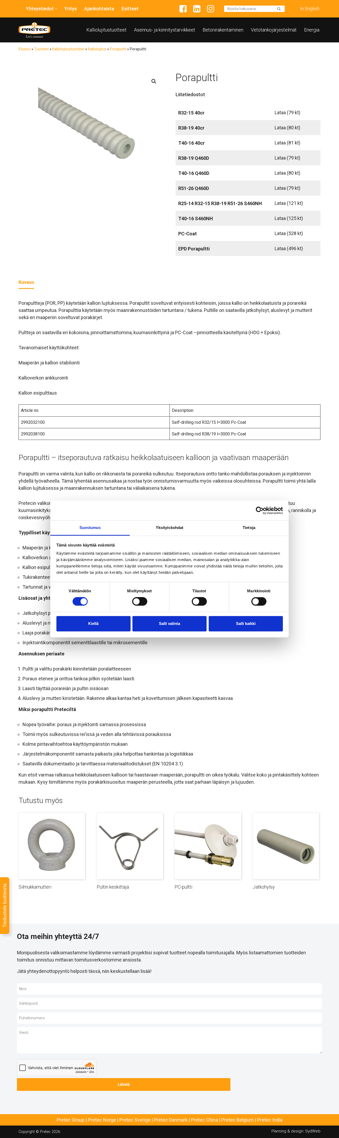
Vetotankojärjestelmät (274, 30)
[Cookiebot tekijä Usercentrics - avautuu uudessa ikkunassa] (260, 510)
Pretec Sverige (134, 1120)
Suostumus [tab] (90, 527)
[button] (56, 9)
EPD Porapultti (194, 249)
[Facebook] (183, 8)
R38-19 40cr (191, 128)
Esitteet (130, 8)
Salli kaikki (246, 623)
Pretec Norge (102, 1120)
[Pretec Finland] (34, 30)
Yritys (70, 8)
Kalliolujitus (97, 49)
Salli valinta (169, 623)
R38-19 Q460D (193, 158)
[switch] (139, 601)
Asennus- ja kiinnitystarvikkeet (164, 30)
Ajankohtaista (99, 8)
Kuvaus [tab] (26, 282)
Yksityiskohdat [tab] (169, 527)
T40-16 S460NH (195, 218)
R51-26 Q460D (193, 188)
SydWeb (312, 1131)
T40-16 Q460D (193, 173)
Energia (311, 30)
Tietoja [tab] (249, 527)
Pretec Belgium (237, 1120)
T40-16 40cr (191, 143)
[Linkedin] (196, 8)
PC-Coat (187, 233)
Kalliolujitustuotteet (106, 30)
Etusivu (25, 49)
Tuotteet (41, 49)
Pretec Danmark (171, 1120)
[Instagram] (210, 8)
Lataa (287, 112)
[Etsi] (279, 9)
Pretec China (204, 1120)
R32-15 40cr (191, 113)
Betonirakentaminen (223, 30)
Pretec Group (70, 1120)
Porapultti (118, 49)
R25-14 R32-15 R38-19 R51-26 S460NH (220, 203)
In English (309, 8)
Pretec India (269, 1120)
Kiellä (93, 623)
